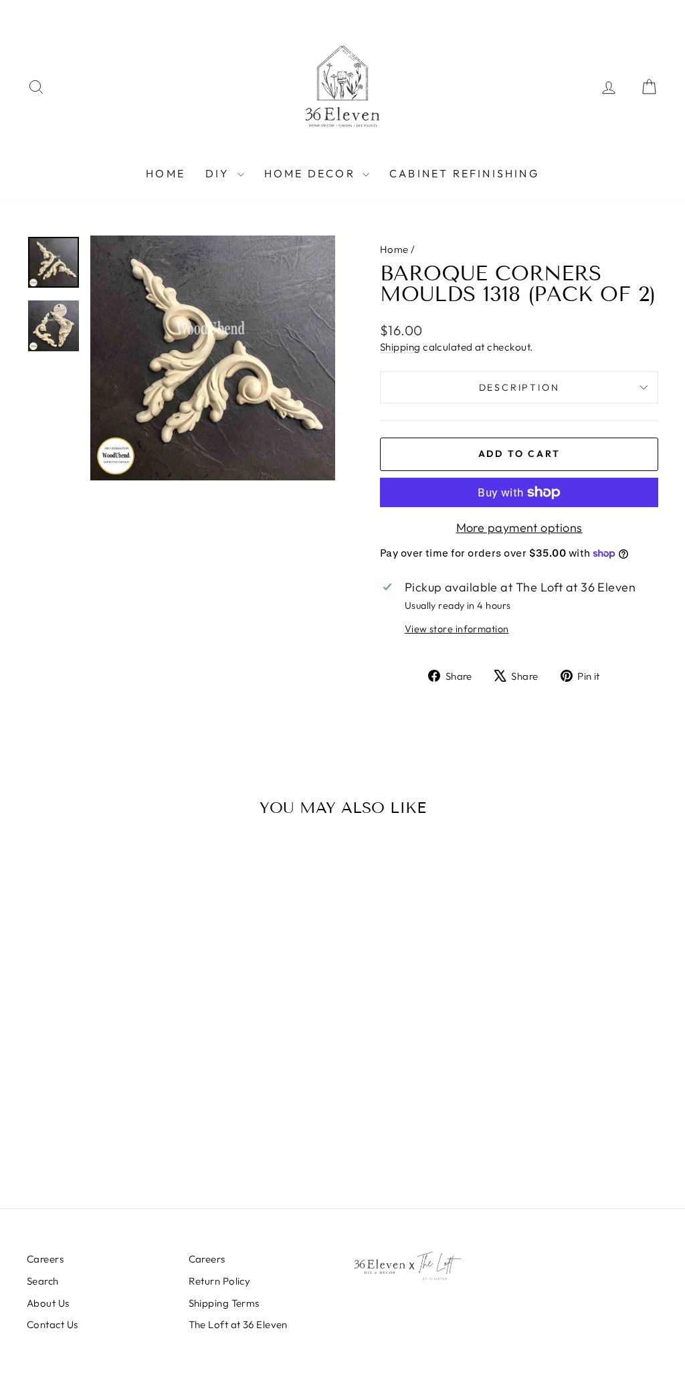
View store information (457, 629)
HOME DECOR (311, 173)
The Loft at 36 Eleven (238, 1324)
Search (43, 1281)
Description (519, 387)
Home (394, 249)
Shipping (400, 347)
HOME (165, 173)
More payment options (519, 527)
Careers (45, 1259)
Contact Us (52, 1324)
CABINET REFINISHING (464, 173)
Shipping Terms (224, 1303)
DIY (219, 173)
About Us (48, 1303)
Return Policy (220, 1281)
